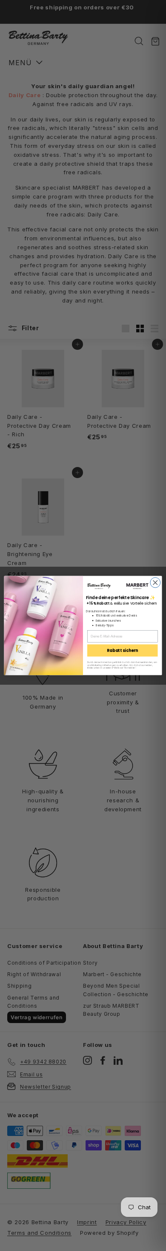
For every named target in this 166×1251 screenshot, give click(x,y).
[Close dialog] (155, 582)
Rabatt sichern (122, 650)
